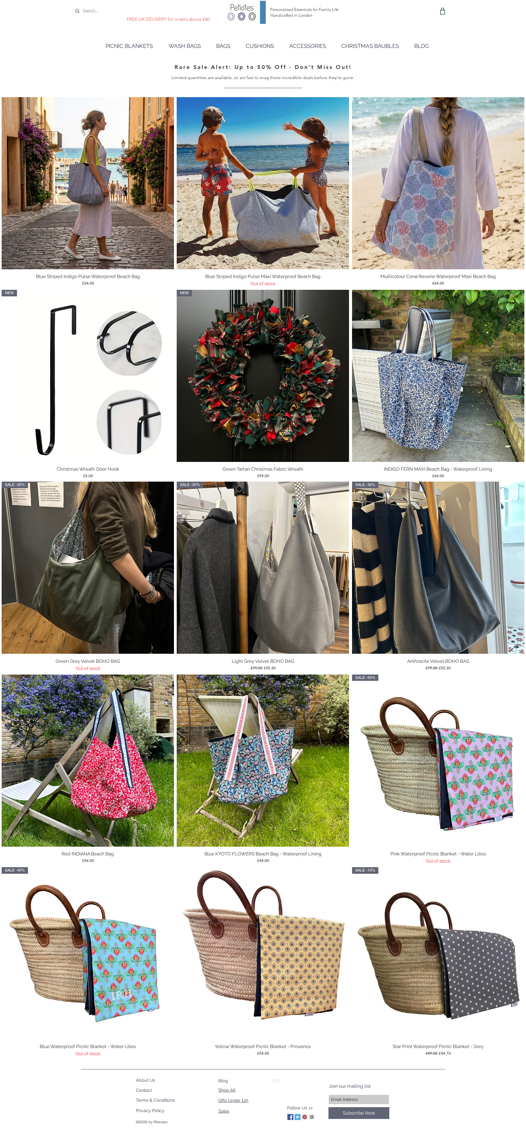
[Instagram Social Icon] (312, 1117)
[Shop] (442, 11)
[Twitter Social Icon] (298, 1117)
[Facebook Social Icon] (290, 1117)
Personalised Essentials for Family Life (304, 9)
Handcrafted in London (291, 15)
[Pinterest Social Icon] (305, 1117)
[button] (308, 46)
